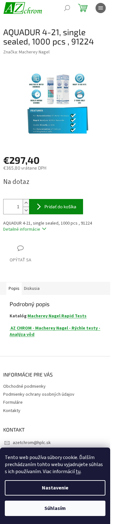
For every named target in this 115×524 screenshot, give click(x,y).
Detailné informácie (21, 229)
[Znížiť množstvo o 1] (26, 210)
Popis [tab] (14, 288)
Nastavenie (55, 487)
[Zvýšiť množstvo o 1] (26, 203)
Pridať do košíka (60, 206)
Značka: (26, 52)
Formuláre (13, 402)
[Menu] (100, 8)
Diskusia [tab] (32, 288)
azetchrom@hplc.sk (32, 443)
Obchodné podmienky (24, 386)
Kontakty (11, 411)
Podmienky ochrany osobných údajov (38, 394)
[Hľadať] (67, 8)
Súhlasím (55, 508)
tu (78, 471)
